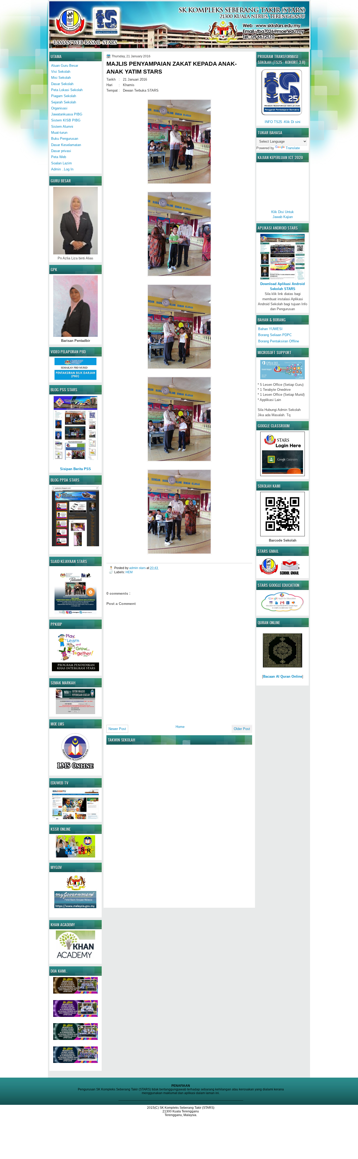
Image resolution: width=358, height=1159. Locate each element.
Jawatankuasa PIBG (66, 114)
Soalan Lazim (61, 163)
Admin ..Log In (62, 169)
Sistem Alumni (62, 127)
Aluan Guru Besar (64, 66)
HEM (129, 572)
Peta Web (58, 157)
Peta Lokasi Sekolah (67, 90)
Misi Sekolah (61, 78)
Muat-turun (59, 133)
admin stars (138, 568)
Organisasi (59, 108)
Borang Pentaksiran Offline (278, 341)
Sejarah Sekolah (63, 102)
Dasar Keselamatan (66, 145)
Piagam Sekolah (63, 96)
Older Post (242, 729)
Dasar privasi (61, 151)
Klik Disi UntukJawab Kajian (282, 214)
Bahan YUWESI (270, 329)
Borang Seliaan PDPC (275, 335)
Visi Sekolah (60, 72)
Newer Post (117, 729)
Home (180, 727)
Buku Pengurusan (64, 139)
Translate (293, 148)
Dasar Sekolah (62, 84)
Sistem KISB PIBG (65, 120)
